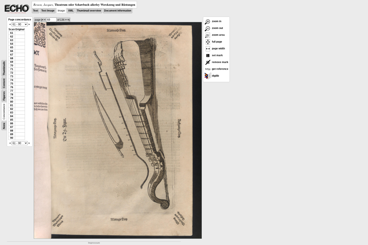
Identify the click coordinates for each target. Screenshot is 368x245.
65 (11, 47)
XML (70, 10)
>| (68, 19)
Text (35, 10)
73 (11, 76)
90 (11, 137)
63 (11, 40)
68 (11, 58)
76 (11, 87)
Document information (117, 10)
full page (216, 41)
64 (11, 43)
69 (11, 61)
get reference (219, 68)
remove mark (219, 62)
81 (11, 105)
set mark (217, 55)
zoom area (218, 34)
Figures (4, 95)
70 (11, 65)
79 (11, 98)
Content (4, 83)
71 (11, 69)
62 (11, 36)
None (4, 126)
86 (11, 123)
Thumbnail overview (89, 10)
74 (11, 80)
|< (42, 19)
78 (11, 94)
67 (11, 54)
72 (11, 72)
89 (11, 134)
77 (11, 90)
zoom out (217, 28)
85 (11, 119)
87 (11, 127)
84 (11, 116)
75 (11, 83)
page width (218, 48)
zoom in (216, 21)
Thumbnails (4, 68)
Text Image (48, 10)
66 (11, 51)
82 (11, 108)
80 (11, 101)
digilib (215, 75)
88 (11, 130)
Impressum (94, 243)
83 (11, 112)
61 (11, 33)
